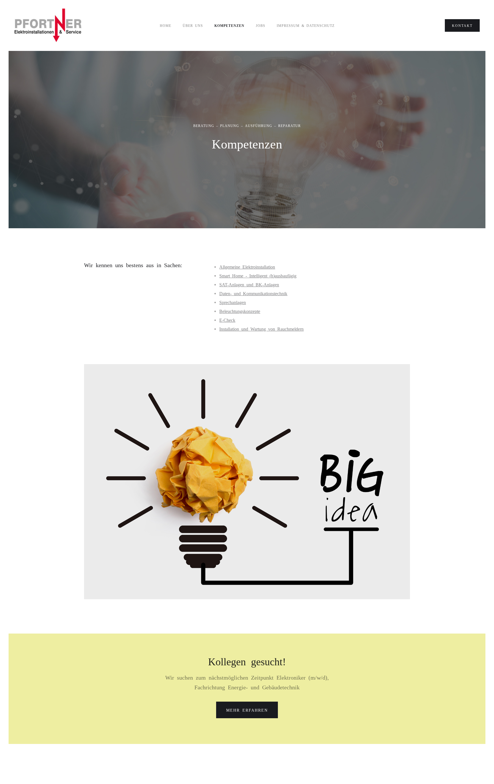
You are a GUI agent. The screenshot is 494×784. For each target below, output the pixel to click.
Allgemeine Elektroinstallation (247, 266)
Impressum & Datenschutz (305, 25)
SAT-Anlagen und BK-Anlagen (249, 284)
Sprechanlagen (232, 302)
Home (165, 25)
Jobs (260, 25)
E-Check (227, 319)
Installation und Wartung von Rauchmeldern (261, 328)
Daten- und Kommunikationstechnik (253, 293)
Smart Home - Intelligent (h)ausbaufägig (257, 275)
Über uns (193, 25)
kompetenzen (229, 25)
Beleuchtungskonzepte (239, 311)
